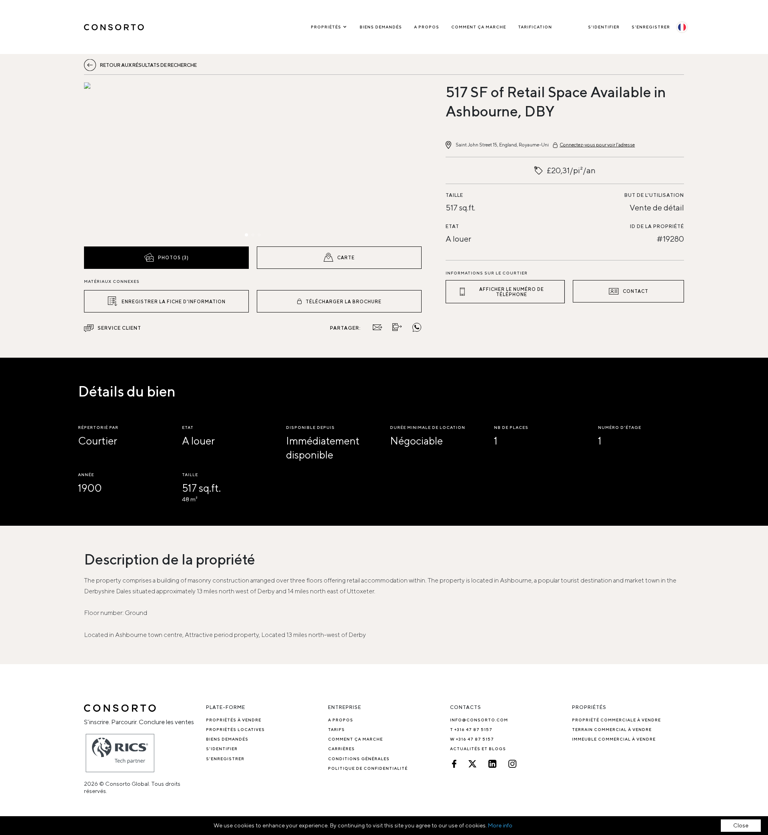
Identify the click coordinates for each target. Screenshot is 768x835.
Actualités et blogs (478, 748)
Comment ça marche (478, 26)
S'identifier (604, 26)
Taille (454, 195)
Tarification (535, 26)
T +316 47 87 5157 (471, 729)
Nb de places (511, 427)
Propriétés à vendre (233, 719)
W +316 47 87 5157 (472, 739)
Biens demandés (381, 26)
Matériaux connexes (112, 281)
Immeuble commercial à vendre (614, 739)
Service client (119, 328)
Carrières (341, 748)
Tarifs (336, 729)
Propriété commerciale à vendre (616, 719)
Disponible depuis (310, 427)
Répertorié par (98, 427)
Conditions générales (359, 758)
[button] (134, 162)
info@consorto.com (479, 719)
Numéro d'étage (619, 427)
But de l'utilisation (654, 195)
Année (86, 474)
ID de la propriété (657, 226)
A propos (426, 26)
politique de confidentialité (368, 768)
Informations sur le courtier (487, 272)
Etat (452, 226)
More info (500, 825)
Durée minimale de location (427, 427)
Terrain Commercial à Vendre (612, 729)
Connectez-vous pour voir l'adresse (597, 145)
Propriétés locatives (235, 729)
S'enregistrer (651, 26)
